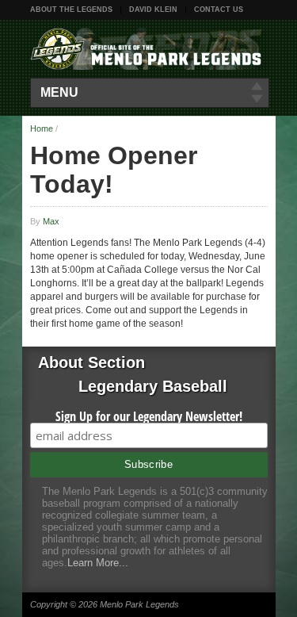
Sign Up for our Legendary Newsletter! (148, 416)
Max (51, 221)
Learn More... (97, 563)
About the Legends (71, 9)
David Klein (153, 9)
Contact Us (218, 9)
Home (41, 128)
